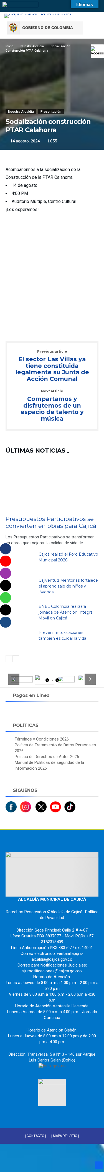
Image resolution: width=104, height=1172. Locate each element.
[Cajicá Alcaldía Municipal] (37, 14)
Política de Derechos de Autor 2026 (47, 756)
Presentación (50, 112)
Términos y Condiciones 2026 (42, 739)
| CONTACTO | (35, 1136)
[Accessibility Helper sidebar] (97, 51)
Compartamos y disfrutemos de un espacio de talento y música (52, 406)
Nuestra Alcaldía (21, 112)
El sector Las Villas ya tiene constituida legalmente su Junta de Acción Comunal (52, 366)
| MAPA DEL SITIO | (65, 1136)
